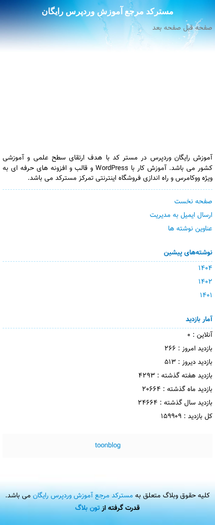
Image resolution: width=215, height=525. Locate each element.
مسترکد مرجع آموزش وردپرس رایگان (108, 11)
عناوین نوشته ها (190, 229)
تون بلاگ (87, 508)
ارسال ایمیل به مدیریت (181, 215)
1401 (206, 295)
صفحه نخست (193, 202)
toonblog (108, 446)
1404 (205, 268)
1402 (205, 282)
